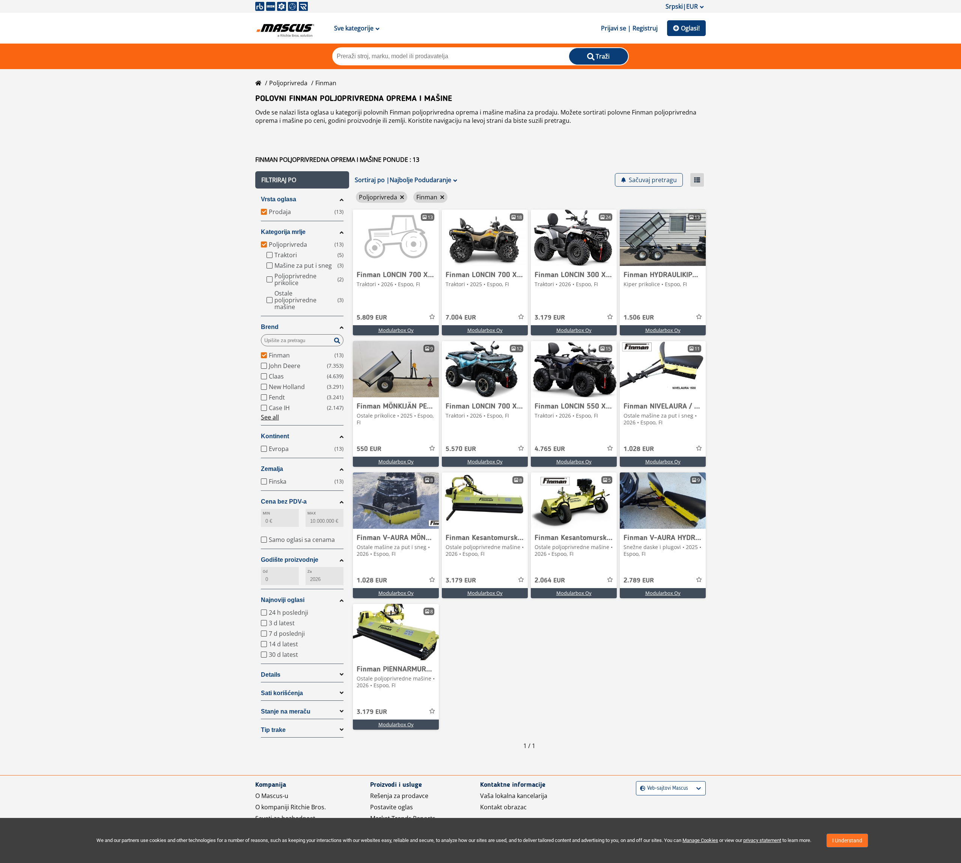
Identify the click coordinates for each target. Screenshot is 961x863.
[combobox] (641, 788)
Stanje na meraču (285, 711)
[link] (396, 238)
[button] (302, 180)
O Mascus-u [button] (271, 796)
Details (270, 674)
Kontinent (275, 436)
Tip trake (273, 730)
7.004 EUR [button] (461, 317)
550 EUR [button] (369, 449)
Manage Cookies (700, 840)
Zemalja (272, 469)
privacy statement (762, 840)
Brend (270, 327)
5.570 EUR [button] (461, 449)
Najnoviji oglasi (282, 600)
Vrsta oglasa (278, 199)
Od (265, 571)
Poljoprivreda (288, 83)
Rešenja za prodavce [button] (399, 796)
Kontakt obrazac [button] (503, 807)
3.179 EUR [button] (550, 317)
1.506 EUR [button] (639, 317)
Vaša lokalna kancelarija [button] (513, 796)
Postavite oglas (391, 807)
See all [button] (270, 417)
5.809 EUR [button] (372, 317)
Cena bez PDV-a (284, 501)
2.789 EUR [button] (639, 580)
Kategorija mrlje (283, 232)
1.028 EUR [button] (639, 449)
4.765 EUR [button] (550, 449)
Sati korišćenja (282, 693)
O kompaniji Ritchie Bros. (290, 807)
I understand (847, 840)
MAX (311, 513)
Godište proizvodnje (289, 560)
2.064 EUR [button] (550, 580)
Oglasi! (690, 28)
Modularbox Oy (396, 330)
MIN (266, 513)
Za (309, 571)
